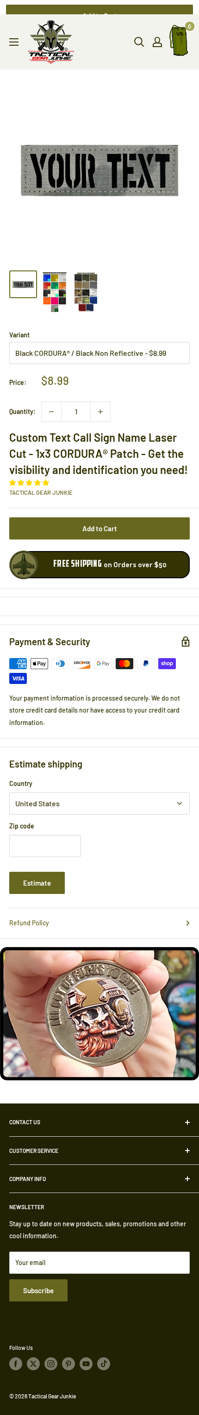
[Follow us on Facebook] (15, 1363)
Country (20, 783)
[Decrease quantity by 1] (51, 411)
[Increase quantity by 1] (100, 411)
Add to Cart (99, 528)
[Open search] (139, 42)
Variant (19, 335)
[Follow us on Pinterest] (68, 1363)
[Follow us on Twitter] (33, 1363)
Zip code (21, 826)
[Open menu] (14, 42)
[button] (29, 482)
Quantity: (22, 411)
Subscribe (38, 1290)
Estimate (37, 883)
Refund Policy (29, 923)
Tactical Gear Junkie (41, 492)
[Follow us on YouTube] (86, 1363)
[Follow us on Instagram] (50, 1363)
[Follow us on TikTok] (103, 1363)
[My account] (157, 42)
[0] (179, 42)
